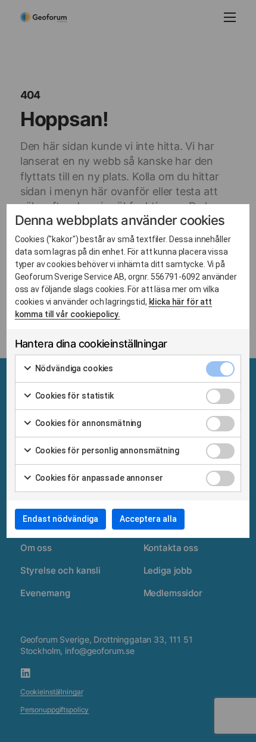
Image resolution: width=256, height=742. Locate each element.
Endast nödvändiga (60, 519)
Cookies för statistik (73, 395)
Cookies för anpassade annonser (98, 478)
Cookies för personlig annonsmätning (106, 450)
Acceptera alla (148, 519)
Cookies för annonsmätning (87, 423)
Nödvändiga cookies (73, 368)
